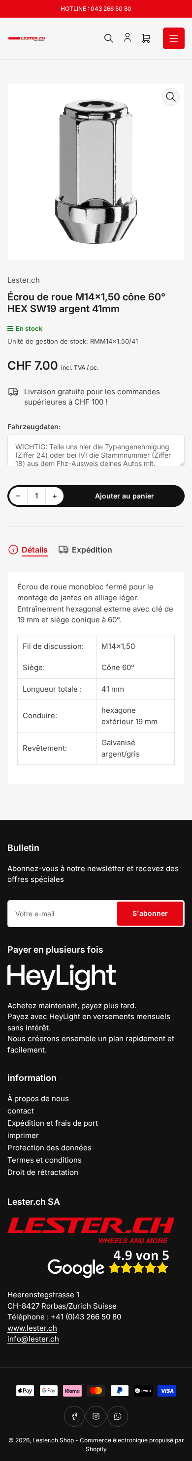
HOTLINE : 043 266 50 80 (96, 8)
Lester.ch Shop (53, 1440)
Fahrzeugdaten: (34, 426)
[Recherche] (109, 38)
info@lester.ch (33, 1339)
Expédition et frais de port (52, 1123)
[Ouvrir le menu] (174, 38)
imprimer (23, 1135)
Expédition (92, 550)
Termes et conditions (44, 1160)
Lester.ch (23, 280)
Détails (35, 550)
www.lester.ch (32, 1328)
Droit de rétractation (42, 1172)
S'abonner (150, 913)
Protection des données (49, 1147)
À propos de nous (38, 1098)
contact (20, 1110)
